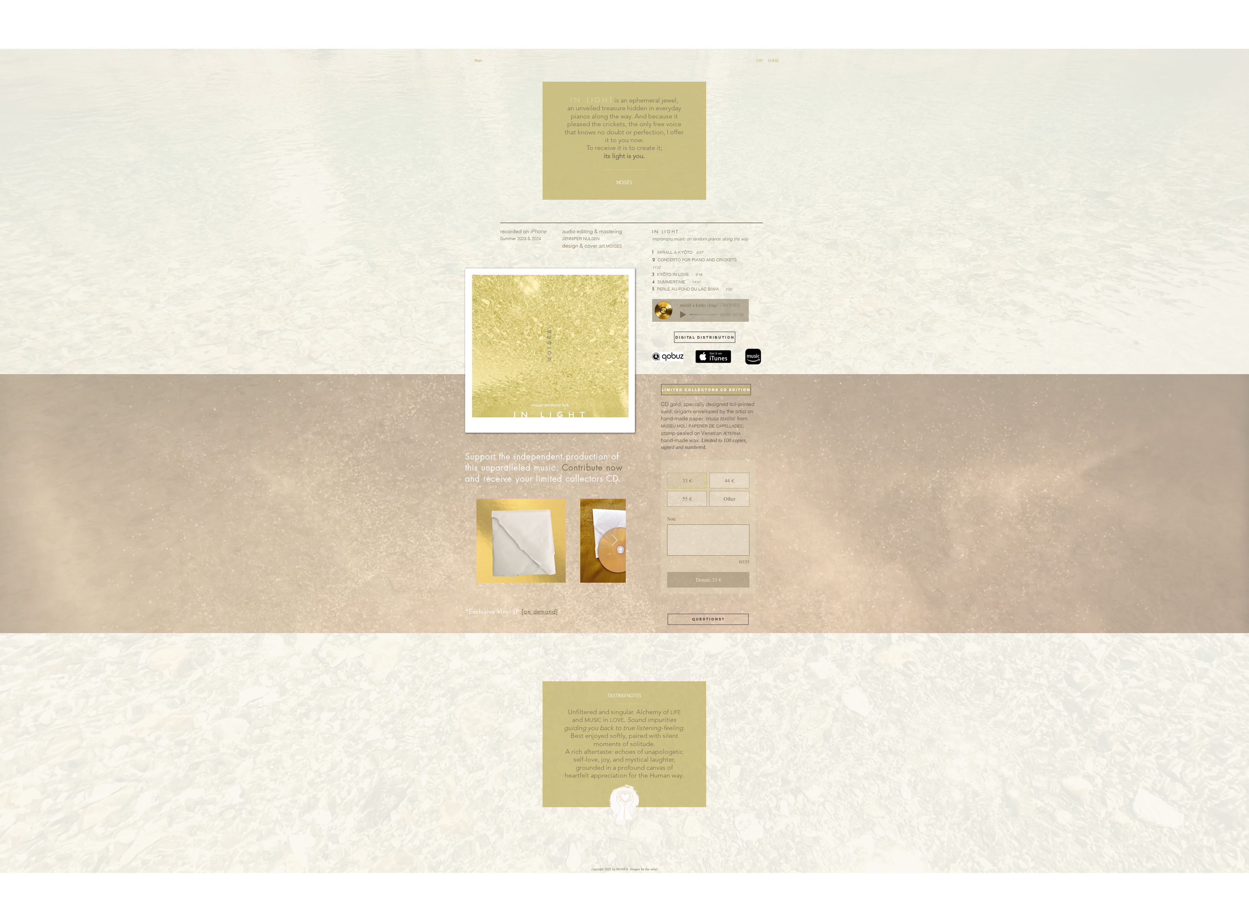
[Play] (683, 314)
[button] (705, 389)
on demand (540, 611)
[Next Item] (614, 540)
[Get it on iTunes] (713, 356)
